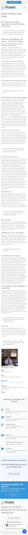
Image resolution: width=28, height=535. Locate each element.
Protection (9, 448)
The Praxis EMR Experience (14, 442)
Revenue (8, 435)
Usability (8, 416)
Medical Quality (10, 424)
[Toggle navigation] (25, 7)
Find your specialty (14, 474)
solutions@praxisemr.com (15, 522)
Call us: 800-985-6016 (15, 518)
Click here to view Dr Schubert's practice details (12, 382)
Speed (8, 409)
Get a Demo (12, 495)
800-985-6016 (15, 2)
